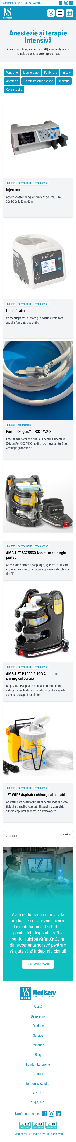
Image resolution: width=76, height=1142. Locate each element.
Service (38, 1035)
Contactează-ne (38, 964)
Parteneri (38, 1045)
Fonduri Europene (38, 1064)
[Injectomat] (38, 138)
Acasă (38, 1007)
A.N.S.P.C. (38, 1103)
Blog (38, 1055)
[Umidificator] (38, 259)
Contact (38, 1074)
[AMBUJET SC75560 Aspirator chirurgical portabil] (38, 501)
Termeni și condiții (38, 1083)
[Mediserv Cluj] (38, 993)
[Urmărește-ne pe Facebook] (60, 3)
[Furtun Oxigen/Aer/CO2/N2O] (38, 380)
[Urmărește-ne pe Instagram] (66, 3)
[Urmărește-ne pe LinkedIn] (71, 3)
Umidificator (15, 310)
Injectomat (14, 189)
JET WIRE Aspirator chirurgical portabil (36, 794)
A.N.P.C (38, 1093)
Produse (38, 1026)
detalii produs (38, 169)
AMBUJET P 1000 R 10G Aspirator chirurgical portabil (32, 676)
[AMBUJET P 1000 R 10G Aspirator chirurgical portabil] (38, 622)
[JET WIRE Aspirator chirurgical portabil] (38, 743)
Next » (66, 834)
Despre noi (38, 1016)
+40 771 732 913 (32, 2)
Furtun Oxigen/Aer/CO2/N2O (28, 431)
